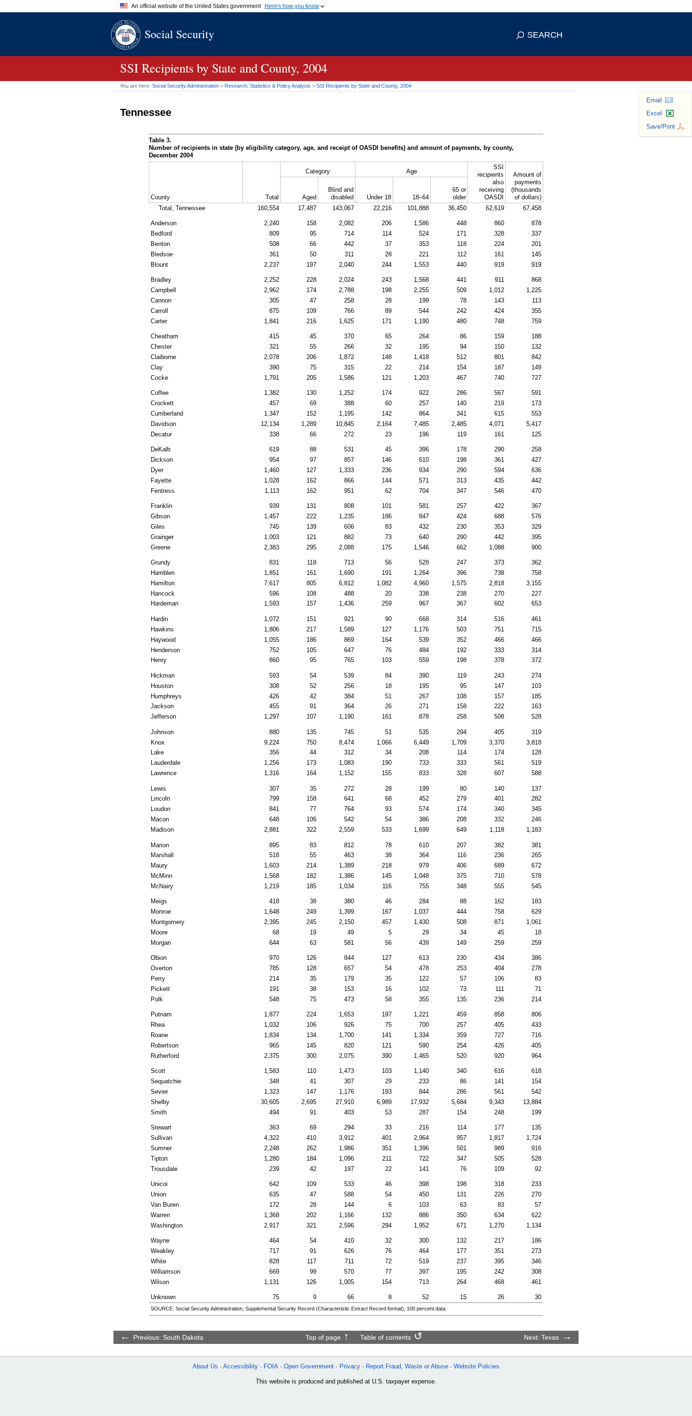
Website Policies (476, 1366)
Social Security (179, 33)
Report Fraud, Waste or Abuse (407, 1366)
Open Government (309, 1366)
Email (654, 100)
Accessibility (240, 1366)
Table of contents (385, 1337)
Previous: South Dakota (168, 1337)
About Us (205, 1366)
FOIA (271, 1366)
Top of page (323, 1337)
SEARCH (545, 35)
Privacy (349, 1366)
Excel (654, 113)
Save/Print (660, 126)
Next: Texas (541, 1337)
